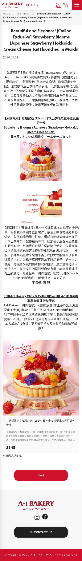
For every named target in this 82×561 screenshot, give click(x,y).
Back (41, 475)
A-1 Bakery (41, 505)
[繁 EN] (35, 5)
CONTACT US (43, 532)
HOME (6, 13)
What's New (23, 13)
